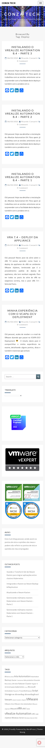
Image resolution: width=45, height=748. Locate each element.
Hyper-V (35, 684)
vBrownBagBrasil (31, 694)
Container (20, 680)
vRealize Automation (18, 713)
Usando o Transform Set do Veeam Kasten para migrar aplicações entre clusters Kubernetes (22, 575)
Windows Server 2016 (30, 718)
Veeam (8, 699)
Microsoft (32, 687)
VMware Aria (9, 704)
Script (35, 690)
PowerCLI (16, 691)
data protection (28, 680)
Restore (29, 691)
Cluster (14, 680)
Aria (6, 676)
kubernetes (19, 687)
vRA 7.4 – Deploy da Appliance (22, 239)
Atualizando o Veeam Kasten (18, 592)
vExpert (23, 700)
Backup (8, 680)
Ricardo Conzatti (29, 58)
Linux (25, 687)
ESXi (16, 684)
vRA (19, 708)
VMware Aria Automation (23, 704)
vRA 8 (28, 709)
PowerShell (23, 691)
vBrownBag (19, 694)
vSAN (37, 714)
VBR (13, 694)
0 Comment (22, 61)
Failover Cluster (24, 683)
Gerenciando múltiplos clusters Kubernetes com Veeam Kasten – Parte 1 (20, 612)
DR (13, 684)
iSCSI (6, 687)
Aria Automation (22, 676)
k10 (9, 687)
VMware (32, 699)
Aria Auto (11, 677)
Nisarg (22, 732)
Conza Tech (8, 2)
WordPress (31, 729)
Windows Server (18, 718)
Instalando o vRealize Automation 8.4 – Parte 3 (22, 50)
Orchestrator (9, 691)
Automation (35, 677)
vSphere (8, 718)
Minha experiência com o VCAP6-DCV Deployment (22, 314)
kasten (13, 687)
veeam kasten (16, 700)
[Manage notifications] (39, 743)
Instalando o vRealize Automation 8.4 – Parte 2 (22, 113)
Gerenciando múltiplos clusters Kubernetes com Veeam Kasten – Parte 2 (20, 601)
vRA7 (24, 708)
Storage (8, 694)
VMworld (13, 709)
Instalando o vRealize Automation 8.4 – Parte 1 (22, 177)
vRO (33, 714)
